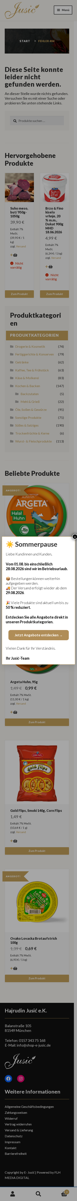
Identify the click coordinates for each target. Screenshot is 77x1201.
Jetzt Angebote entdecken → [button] (39, 635)
